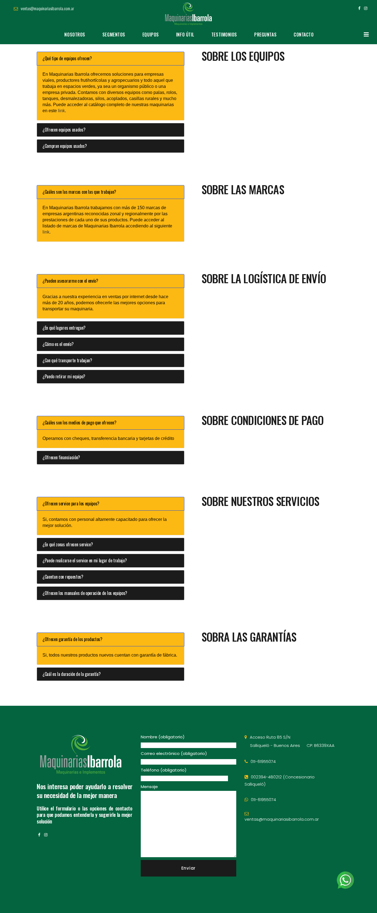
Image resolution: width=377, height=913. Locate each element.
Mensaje (149, 786)
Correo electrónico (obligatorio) (174, 753)
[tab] (110, 58)
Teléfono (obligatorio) (164, 770)
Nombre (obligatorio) (163, 737)
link (61, 110)
